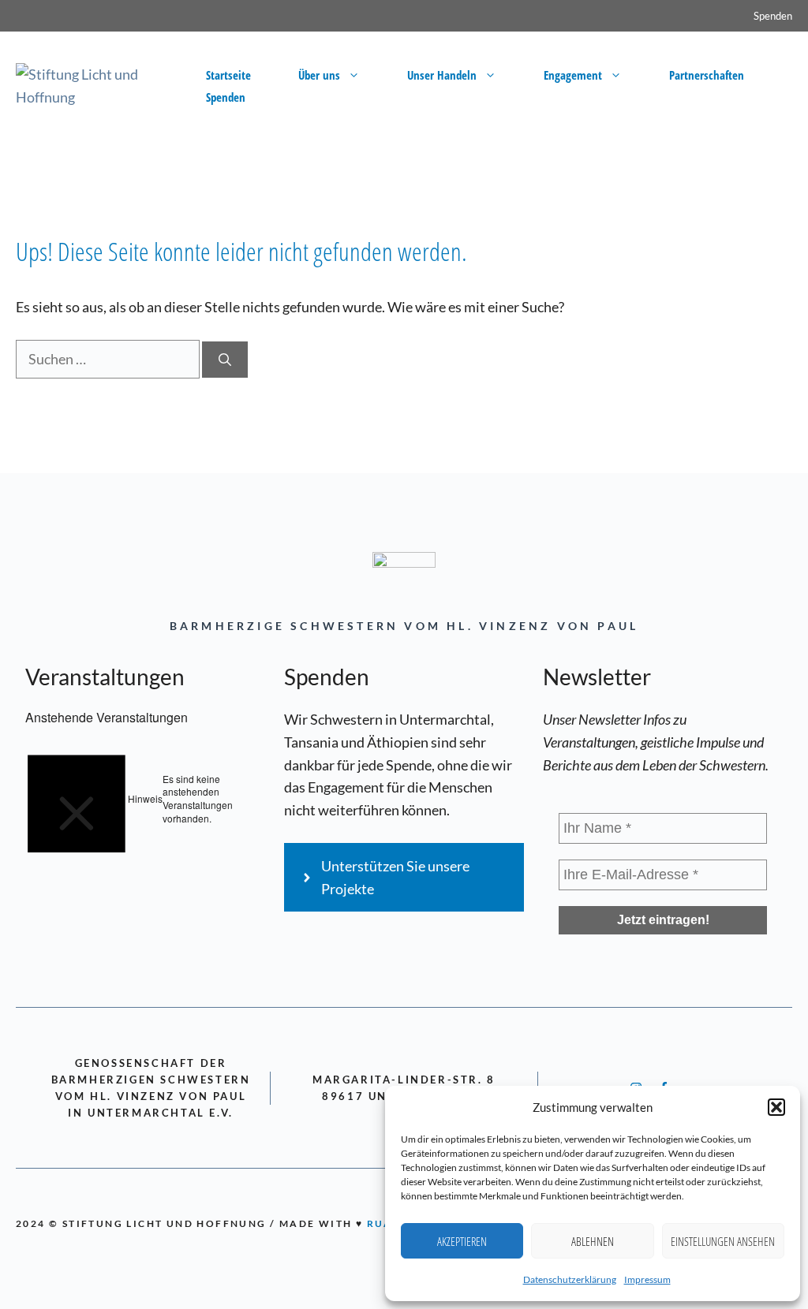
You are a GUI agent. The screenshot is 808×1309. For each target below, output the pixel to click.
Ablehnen (592, 1241)
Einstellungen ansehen (723, 1241)
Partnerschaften (706, 75)
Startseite (228, 75)
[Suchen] (225, 359)
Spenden (773, 15)
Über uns (319, 75)
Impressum (647, 1279)
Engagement (573, 75)
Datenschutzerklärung (569, 1279)
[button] (776, 1107)
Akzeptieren (462, 1241)
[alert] (145, 799)
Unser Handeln (442, 75)
